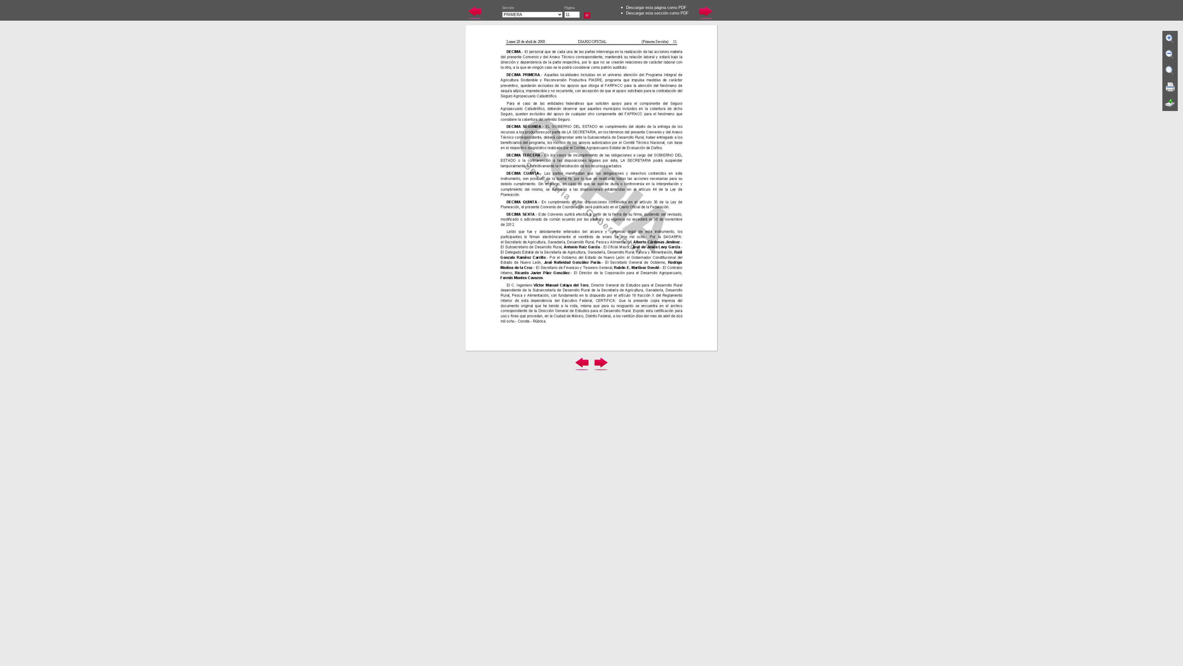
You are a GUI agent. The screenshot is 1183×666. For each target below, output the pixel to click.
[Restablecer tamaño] (1170, 71)
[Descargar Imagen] (1170, 103)
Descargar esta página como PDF (656, 7)
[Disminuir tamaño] (1170, 55)
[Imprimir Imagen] (1170, 87)
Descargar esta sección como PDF (657, 13)
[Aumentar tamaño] (1170, 39)
